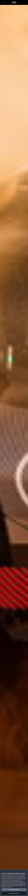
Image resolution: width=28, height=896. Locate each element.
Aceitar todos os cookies (14, 893)
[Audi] (14, 2)
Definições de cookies (14, 889)
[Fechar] (26, 871)
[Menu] (3, 2)
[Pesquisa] (5, 2)
